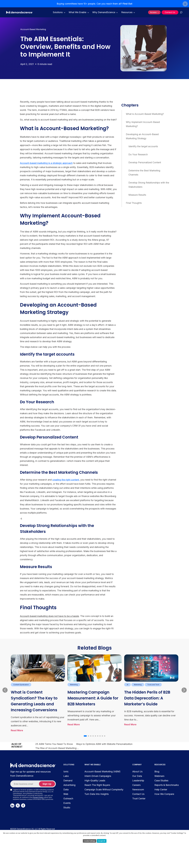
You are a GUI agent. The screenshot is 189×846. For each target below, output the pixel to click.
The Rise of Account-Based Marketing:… (57, 748)
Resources (126, 12)
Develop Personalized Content (144, 162)
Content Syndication (21, 685)
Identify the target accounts (143, 146)
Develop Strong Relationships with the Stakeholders (148, 184)
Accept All (101, 841)
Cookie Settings (89, 841)
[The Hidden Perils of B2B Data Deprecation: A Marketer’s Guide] (151, 668)
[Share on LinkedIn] (12, 106)
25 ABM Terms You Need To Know (54, 744)
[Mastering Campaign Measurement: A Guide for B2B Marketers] (95, 668)
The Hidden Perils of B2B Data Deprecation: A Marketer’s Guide (147, 698)
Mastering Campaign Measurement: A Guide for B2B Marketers (93, 698)
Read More (17, 730)
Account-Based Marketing (33, 29)
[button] (85, 736)
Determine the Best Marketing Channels (144, 172)
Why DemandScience (103, 12)
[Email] (12, 118)
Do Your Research (138, 154)
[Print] (12, 125)
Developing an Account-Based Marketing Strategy (142, 136)
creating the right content (65, 479)
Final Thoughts (134, 203)
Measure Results (137, 194)
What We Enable (77, 12)
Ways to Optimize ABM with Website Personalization (104, 744)
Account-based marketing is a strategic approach (46, 163)
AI (127, 685)
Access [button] (153, 12)
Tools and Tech (153, 685)
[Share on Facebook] (12, 100)
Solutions (58, 12)
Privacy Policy (38, 797)
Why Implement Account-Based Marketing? (143, 124)
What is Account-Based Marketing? (145, 114)
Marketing (74, 685)
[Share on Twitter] (12, 112)
